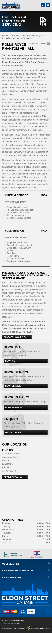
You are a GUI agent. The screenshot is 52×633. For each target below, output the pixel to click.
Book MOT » (11, 361)
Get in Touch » (13, 432)
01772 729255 (26, 332)
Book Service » (13, 386)
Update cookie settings (11, 623)
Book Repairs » (13, 407)
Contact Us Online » (15, 337)
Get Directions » (13, 477)
